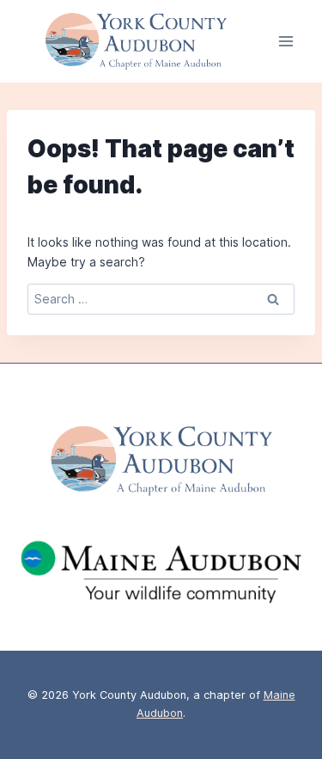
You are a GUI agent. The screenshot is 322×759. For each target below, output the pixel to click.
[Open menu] (285, 41)
